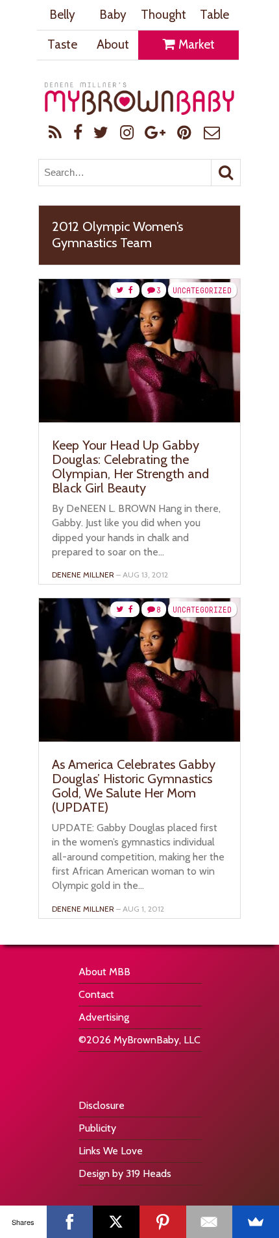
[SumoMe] (255, 1222)
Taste (62, 44)
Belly (62, 14)
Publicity (97, 1128)
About (113, 44)
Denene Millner (83, 574)
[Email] (209, 1222)
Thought (163, 14)
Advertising (104, 1017)
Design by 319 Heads (125, 1173)
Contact (96, 994)
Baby (113, 14)
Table (214, 14)
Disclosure (102, 1105)
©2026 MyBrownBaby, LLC (139, 1040)
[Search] (226, 172)
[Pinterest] (163, 1222)
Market (195, 44)
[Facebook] (70, 1222)
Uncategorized (202, 290)
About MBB (104, 971)
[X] (116, 1222)
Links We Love (111, 1151)
